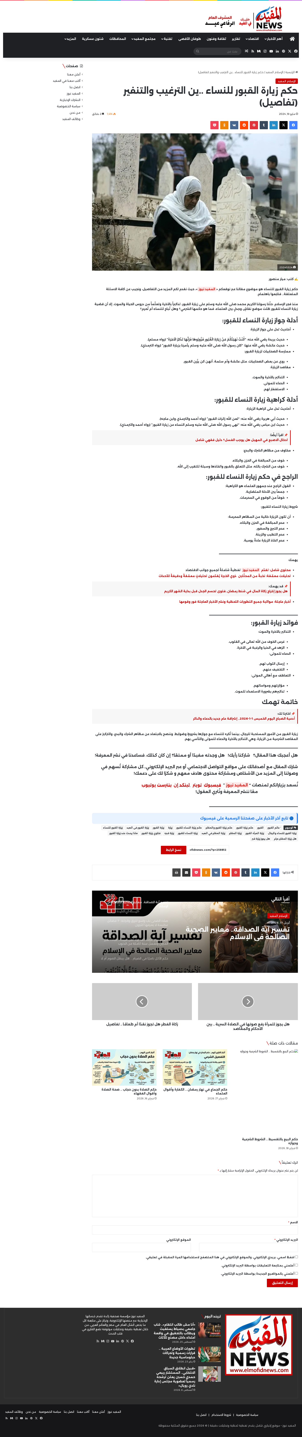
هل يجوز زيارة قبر (261, 838)
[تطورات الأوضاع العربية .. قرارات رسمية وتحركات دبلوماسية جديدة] (209, 1354)
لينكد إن (182, 785)
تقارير (236, 39)
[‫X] (127, 1341)
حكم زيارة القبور (244, 827)
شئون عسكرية (93, 39)
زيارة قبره (169, 833)
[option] (195, 932)
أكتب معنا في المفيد (66, 80)
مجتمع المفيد (145, 39)
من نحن (75, 112)
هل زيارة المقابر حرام (285, 838)
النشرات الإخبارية (70, 100)
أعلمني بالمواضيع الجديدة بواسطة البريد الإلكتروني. (257, 1273)
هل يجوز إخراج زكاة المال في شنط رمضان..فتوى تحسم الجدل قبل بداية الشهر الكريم (226, 591)
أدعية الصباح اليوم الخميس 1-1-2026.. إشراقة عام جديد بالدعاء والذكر (244, 718)
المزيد (71, 39)
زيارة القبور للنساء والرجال (282, 833)
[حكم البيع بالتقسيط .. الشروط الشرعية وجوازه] (265, 1092)
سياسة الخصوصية (68, 106)
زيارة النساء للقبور (188, 833)
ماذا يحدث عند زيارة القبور (123, 833)
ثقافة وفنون (216, 39)
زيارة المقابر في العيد (213, 833)
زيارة (170, 827)
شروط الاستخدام (221, 1414)
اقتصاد (253, 39)
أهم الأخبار (274, 39)
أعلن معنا (73, 74)
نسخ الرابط (173, 850)
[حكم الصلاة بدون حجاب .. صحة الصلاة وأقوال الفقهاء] (124, 1067)
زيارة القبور (158, 827)
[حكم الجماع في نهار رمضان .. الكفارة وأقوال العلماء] (195, 1067)
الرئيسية (290, 72)
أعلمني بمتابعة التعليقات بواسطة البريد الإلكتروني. (257, 1265)
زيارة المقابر (235, 833)
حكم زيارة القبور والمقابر (219, 827)
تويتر (197, 785)
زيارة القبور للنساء (113, 827)
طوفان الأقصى (189, 39)
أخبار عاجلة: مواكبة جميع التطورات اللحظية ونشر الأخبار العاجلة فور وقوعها (235, 602)
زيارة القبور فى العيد (138, 827)
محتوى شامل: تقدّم (275, 570)
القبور (260, 827)
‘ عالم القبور (274, 827)
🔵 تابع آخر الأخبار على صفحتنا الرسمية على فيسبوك (247, 818)
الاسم (293, 1222)
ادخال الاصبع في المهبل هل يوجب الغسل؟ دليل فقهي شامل (241, 440)
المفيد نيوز (207, 289)
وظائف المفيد (71, 119)
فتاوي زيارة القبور (151, 833)
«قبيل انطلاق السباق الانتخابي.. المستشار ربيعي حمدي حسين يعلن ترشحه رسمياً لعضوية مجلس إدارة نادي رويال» (174, 1377)
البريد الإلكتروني (286, 1239)
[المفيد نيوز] (251, 19)
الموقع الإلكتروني (178, 1239)
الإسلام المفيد (274, 72)
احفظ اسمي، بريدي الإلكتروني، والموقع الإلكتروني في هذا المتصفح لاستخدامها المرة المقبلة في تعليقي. (219, 1257)
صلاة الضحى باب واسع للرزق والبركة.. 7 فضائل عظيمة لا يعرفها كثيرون (234, 933)
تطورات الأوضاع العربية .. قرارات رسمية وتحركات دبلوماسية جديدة (177, 1353)
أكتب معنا (83, 1411)
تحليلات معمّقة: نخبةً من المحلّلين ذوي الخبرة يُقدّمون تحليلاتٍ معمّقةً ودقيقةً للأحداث (225, 576)
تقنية (168, 39)
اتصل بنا (75, 87)
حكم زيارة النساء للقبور (189, 827)
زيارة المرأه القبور (255, 833)
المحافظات (117, 39)
